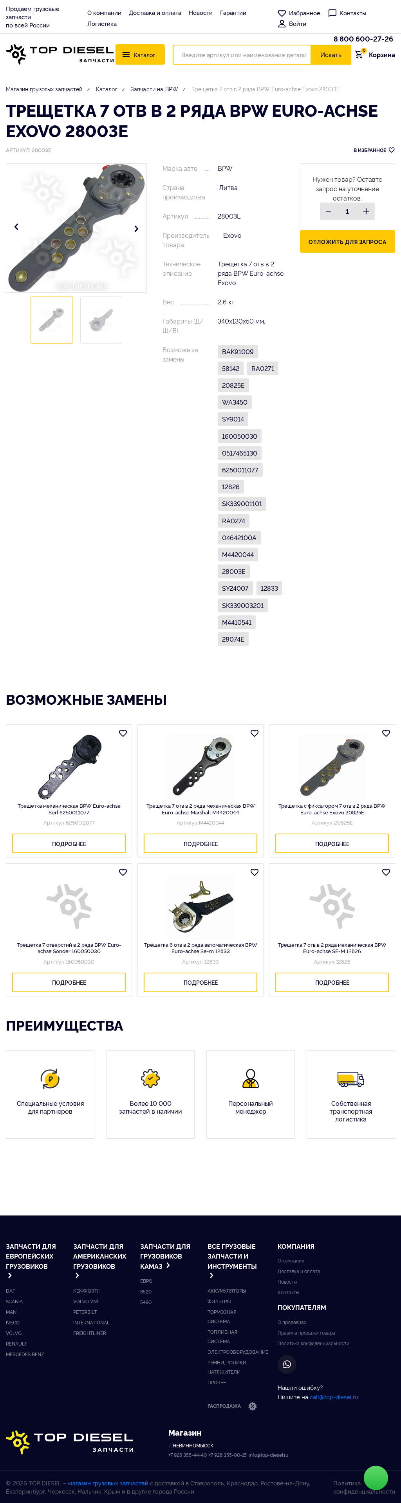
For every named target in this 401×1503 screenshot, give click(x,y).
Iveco (13, 1322)
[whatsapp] (287, 1364)
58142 (230, 368)
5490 (146, 1302)
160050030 (239, 436)
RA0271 (262, 368)
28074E (233, 639)
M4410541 (236, 622)
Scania (14, 1301)
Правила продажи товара (306, 1332)
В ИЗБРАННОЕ (370, 150)
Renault (16, 1343)
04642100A (239, 537)
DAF (10, 1290)
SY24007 (235, 588)
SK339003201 (243, 605)
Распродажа (225, 1405)
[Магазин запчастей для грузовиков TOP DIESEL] (60, 54)
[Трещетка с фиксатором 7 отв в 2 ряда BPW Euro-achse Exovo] (332, 767)
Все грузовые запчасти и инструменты (232, 1256)
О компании (104, 12)
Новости (201, 12)
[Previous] (16, 228)
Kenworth (87, 1290)
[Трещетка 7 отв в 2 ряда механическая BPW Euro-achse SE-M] (332, 906)
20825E (233, 385)
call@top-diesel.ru (334, 1397)
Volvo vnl (86, 1301)
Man (11, 1311)
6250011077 (240, 469)
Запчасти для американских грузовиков (98, 1256)
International (91, 1322)
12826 (231, 486)
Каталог (106, 88)
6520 (146, 1291)
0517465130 (239, 453)
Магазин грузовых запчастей (44, 88)
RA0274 (233, 520)
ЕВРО (146, 1280)
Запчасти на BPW (154, 88)
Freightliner (89, 1332)
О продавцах (292, 1322)
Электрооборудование (238, 1351)
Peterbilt (85, 1311)
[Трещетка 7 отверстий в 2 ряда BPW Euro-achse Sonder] (69, 906)
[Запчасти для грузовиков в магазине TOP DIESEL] (69, 1442)
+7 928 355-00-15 (228, 1455)
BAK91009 (238, 351)
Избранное (304, 13)
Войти (297, 23)
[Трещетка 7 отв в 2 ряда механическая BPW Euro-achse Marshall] (200, 767)
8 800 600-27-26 (363, 38)
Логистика (102, 23)
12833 (269, 588)
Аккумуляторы (227, 1290)
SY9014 (233, 418)
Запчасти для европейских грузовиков (31, 1256)
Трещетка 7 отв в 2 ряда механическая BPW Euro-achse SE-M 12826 (332, 947)
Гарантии (233, 12)
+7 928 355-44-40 (187, 1455)
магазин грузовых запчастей (108, 1483)
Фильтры (219, 1301)
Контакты (353, 13)
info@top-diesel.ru (268, 1455)
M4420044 (238, 554)
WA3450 (234, 402)
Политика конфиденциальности (313, 1343)
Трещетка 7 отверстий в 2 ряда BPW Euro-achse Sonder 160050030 (69, 947)
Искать (330, 54)
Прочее (217, 1382)
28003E (234, 571)
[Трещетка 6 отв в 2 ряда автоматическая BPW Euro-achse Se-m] (200, 906)
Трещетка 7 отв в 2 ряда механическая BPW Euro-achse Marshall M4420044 (200, 808)
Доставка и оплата (155, 12)
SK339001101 (242, 503)
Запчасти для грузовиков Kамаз (165, 1256)
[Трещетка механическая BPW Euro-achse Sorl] (69, 767)
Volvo (14, 1332)
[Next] (136, 228)
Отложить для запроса (347, 241)
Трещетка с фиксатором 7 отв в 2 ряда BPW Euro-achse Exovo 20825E (332, 808)
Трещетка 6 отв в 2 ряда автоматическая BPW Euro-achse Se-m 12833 (200, 947)
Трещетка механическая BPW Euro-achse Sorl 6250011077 (69, 808)
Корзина (379, 54)
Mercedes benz (25, 1354)
